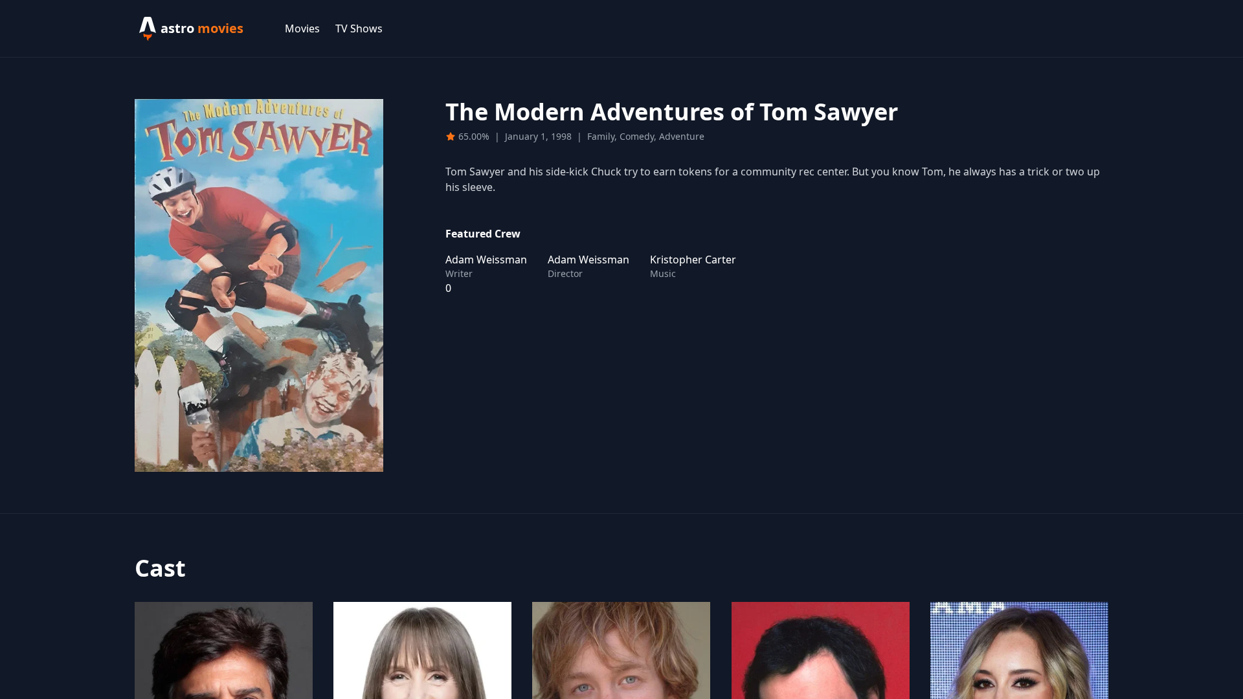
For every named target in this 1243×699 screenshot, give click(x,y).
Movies (302, 28)
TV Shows (359, 28)
